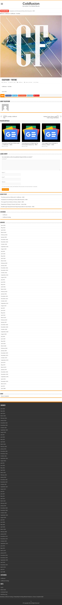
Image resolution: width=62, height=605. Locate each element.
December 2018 (4, 372)
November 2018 (4, 374)
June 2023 (3, 253)
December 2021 (4, 296)
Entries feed (3, 589)
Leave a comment (28, 82)
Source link (4, 91)
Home (2, 13)
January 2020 (4, 350)
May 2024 (3, 227)
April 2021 (3, 315)
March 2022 (3, 289)
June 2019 (3, 362)
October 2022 (4, 272)
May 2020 (3, 341)
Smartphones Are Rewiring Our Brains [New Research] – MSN (22, 11)
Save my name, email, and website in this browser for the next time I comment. (20, 186)
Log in (2, 587)
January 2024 (4, 237)
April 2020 (3, 343)
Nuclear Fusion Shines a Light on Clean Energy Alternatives (51, 116)
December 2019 (4, 353)
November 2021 (4, 298)
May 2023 (3, 256)
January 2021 (4, 322)
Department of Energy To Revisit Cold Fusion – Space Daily (13, 204)
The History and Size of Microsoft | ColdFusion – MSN (10, 144)
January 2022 (4, 293)
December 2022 (4, 267)
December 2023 (4, 239)
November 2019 (4, 355)
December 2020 (4, 324)
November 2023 (4, 241)
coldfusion (5, 82)
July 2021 (3, 308)
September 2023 (4, 246)
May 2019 (3, 364)
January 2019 (4, 369)
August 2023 (3, 249)
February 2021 (4, 320)
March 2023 (3, 260)
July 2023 (3, 251)
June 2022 (3, 282)
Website (3, 181)
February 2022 (4, 291)
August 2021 (3, 305)
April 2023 (3, 258)
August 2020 (3, 334)
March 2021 (3, 317)
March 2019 (3, 367)
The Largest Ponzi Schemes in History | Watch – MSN (50, 144)
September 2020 (4, 331)
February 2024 (4, 234)
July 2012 (3, 386)
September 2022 (4, 275)
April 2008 (3, 388)
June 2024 (3, 225)
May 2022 (3, 284)
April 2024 (3, 230)
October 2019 (4, 357)
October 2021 (4, 301)
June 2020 (3, 338)
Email (3, 177)
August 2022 (3, 277)
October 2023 (4, 244)
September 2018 (4, 376)
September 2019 (4, 360)
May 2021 (3, 312)
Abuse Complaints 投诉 (38, 596)
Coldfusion (31, 3)
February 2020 (4, 348)
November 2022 (4, 270)
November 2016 (4, 381)
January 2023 (4, 265)
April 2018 (3, 379)
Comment (4, 158)
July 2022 (3, 279)
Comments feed (4, 592)
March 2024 (3, 232)
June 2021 (3, 310)
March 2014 (3, 383)
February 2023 (4, 263)
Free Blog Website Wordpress (25, 596)
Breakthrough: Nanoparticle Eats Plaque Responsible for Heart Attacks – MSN (17, 206)
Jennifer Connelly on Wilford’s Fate (10, 116)
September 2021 (4, 303)
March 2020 (3, 346)
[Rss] (31, 601)
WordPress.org (4, 594)
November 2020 (4, 327)
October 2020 (4, 329)
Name (3, 172)
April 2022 (3, 286)
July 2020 (3, 336)
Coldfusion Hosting (6, 217)
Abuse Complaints (5, 396)
